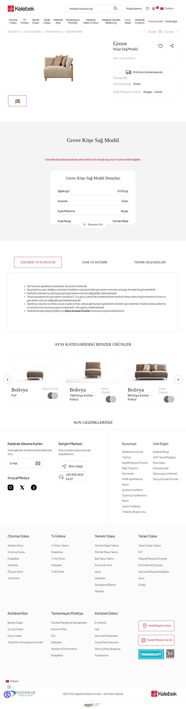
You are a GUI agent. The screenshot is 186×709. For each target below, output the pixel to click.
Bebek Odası (15, 622)
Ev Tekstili (100, 622)
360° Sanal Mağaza (164, 457)
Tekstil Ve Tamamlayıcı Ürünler (25, 642)
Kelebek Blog (161, 451)
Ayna (98, 571)
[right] (178, 379)
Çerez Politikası (131, 506)
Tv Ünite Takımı (60, 545)
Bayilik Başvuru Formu (135, 462)
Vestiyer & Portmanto (64, 648)
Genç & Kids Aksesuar (108, 648)
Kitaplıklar (13, 558)
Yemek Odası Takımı (107, 545)
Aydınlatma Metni (132, 489)
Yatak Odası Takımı (149, 545)
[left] (7, 379)
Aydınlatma (101, 655)
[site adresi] (22, 8)
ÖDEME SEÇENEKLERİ (150, 262)
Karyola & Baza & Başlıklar (153, 571)
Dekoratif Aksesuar (106, 635)
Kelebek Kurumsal (132, 451)
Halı (97, 629)
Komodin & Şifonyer (150, 565)
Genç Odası (15, 635)
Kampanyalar (161, 468)
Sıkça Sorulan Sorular (165, 479)
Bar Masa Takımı (104, 558)
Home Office (59, 629)
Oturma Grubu (16, 552)
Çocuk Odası (15, 629)
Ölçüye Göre (15, 571)
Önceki (152, 31)
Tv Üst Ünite (58, 558)
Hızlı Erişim (160, 444)
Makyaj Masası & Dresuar (152, 558)
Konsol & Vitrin (103, 565)
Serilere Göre (15, 545)
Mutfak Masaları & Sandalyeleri (69, 622)
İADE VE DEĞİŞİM (94, 262)
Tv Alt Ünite (57, 571)
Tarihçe (126, 457)
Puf (140, 552)
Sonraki (169, 31)
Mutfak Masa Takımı (106, 552)
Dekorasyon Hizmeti (165, 473)
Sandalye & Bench (105, 584)
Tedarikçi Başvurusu (134, 511)
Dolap (142, 584)
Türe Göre (14, 578)
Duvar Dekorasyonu (106, 642)
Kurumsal (129, 444)
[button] (14, 21)
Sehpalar (13, 565)
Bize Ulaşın (159, 462)
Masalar (99, 591)
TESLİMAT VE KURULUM (38, 262)
